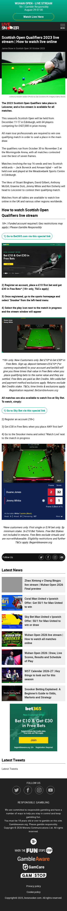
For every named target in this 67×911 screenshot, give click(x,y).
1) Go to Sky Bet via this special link (24, 410)
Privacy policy (33, 886)
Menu (62, 28)
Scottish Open (22, 48)
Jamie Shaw (7, 48)
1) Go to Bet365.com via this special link (27, 236)
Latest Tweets (10, 768)
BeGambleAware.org (46, 390)
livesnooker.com (32, 897)
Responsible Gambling (33, 802)
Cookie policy (34, 892)
